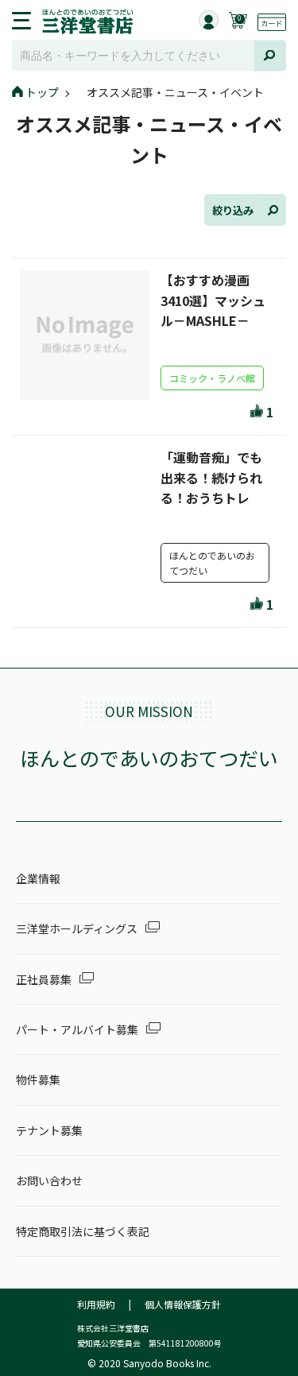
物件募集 (38, 1079)
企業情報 (38, 878)
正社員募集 (44, 979)
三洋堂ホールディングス (76, 928)
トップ (42, 92)
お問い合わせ (49, 1180)
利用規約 (96, 1304)
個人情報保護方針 (183, 1304)
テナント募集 (49, 1130)
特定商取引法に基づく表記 (82, 1231)
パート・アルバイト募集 (77, 1029)
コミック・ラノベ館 (212, 378)
